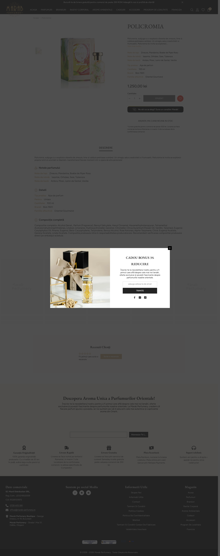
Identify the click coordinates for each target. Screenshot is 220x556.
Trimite (140, 290)
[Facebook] (134, 297)
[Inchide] (170, 248)
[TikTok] (145, 297)
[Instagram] (140, 297)
